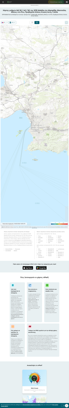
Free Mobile (8, 250)
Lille (49, 242)
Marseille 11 (61, 255)
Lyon (39, 239)
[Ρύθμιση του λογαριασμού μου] (67, 2)
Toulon (59, 242)
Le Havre (60, 239)
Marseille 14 (61, 252)
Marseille (40, 237)
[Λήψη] (27, 268)
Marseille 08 (51, 249)
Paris (39, 236)
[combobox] (5, 22)
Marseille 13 (41, 257)
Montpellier (50, 239)
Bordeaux (50, 241)
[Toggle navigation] (3, 2)
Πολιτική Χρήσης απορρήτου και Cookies (32, 404)
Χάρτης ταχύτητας (36, 22)
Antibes (50, 254)
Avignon (40, 255)
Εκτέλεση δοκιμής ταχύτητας (56, 2)
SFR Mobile (17, 240)
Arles (59, 257)
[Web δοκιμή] (34, 377)
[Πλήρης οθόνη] (66, 22)
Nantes (49, 236)
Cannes (50, 255)
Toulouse (40, 241)
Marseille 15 (51, 250)
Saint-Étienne (61, 241)
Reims (59, 237)
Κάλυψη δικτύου (32, 22)
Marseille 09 (51, 252)
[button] (2, 27)
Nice (39, 242)
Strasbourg (50, 237)
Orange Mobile (8, 249)
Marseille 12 (61, 254)
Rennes (59, 236)
